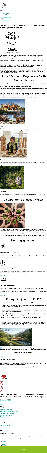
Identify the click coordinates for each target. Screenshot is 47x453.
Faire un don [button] (2, 370)
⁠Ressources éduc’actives (7, 17)
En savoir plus (2, 259)
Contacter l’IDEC (5, 400)
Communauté (4, 18)
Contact (6, 16)
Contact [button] (1, 356)
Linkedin (3, 444)
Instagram (4, 442)
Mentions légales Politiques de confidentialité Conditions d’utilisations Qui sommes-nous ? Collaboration (9, 413)
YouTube (4, 445)
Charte (6, 14)
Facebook (4, 441)
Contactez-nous (5, 425)
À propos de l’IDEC (5, 13)
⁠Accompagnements (6, 20)
